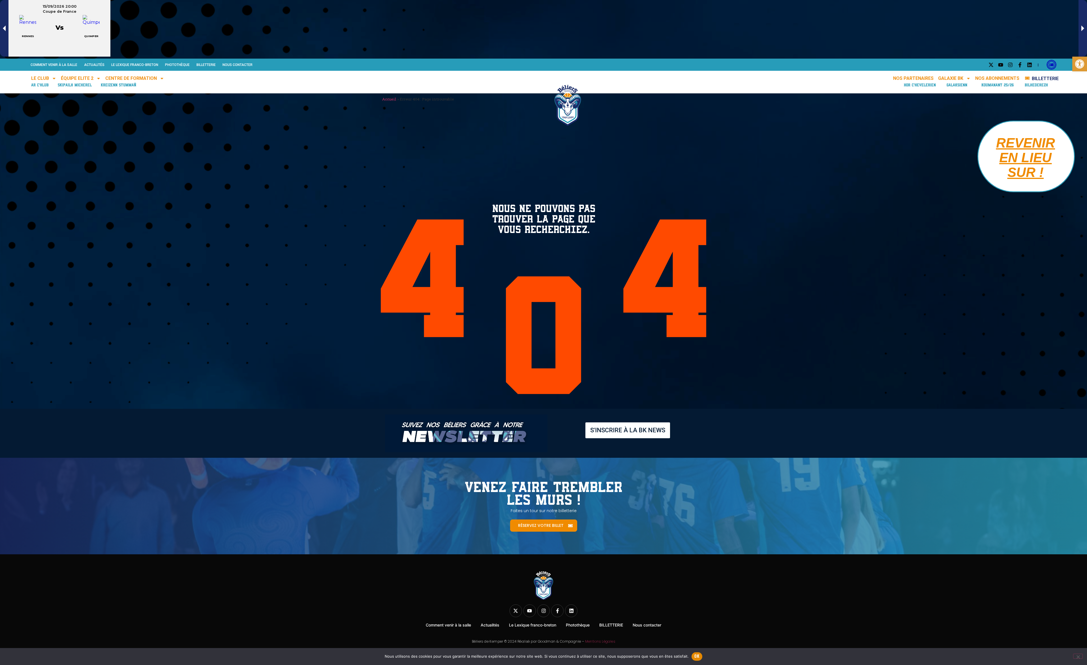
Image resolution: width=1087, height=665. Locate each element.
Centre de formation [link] (131, 78)
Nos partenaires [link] (913, 78)
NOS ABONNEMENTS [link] (997, 78)
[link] (1079, 64)
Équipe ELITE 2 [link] (77, 78)
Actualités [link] (94, 65)
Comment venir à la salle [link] (54, 65)
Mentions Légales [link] (600, 641)
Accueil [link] (389, 99)
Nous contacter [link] (237, 65)
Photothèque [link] (177, 65)
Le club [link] (40, 78)
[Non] (1078, 656)
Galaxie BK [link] (950, 78)
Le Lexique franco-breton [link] (134, 65)
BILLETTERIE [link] (206, 65)
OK (696, 656)
